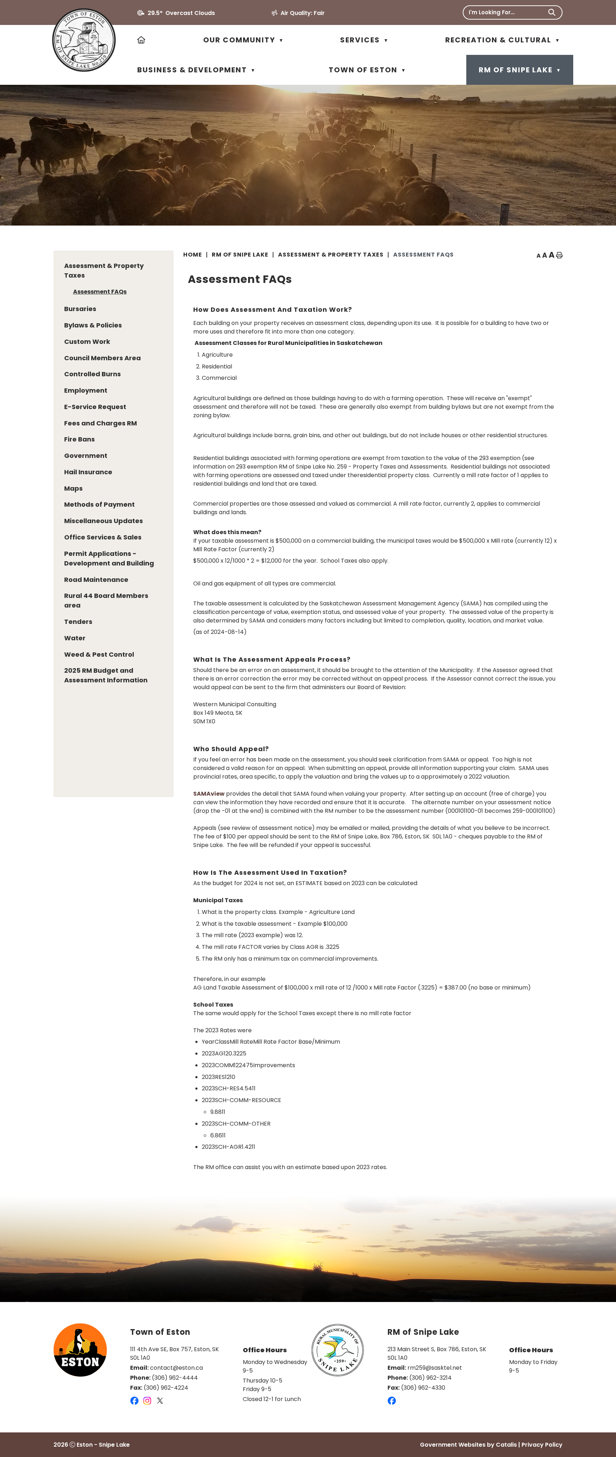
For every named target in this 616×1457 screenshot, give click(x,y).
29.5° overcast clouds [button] (181, 13)
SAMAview (209, 794)
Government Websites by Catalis (468, 1445)
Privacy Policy (542, 1445)
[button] (551, 12)
